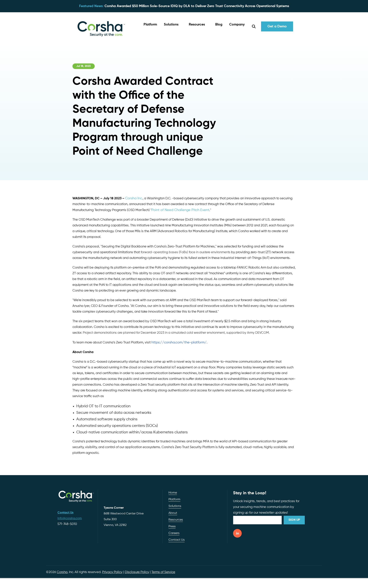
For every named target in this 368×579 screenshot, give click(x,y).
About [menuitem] (172, 513)
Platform (150, 24)
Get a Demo (277, 26)
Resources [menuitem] (175, 519)
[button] (172, 24)
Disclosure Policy (137, 572)
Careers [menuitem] (173, 533)
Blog (218, 24)
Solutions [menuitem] (174, 506)
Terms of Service (163, 572)
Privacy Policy (112, 572)
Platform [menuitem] (174, 499)
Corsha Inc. (134, 198)
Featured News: (91, 6)
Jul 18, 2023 (83, 66)
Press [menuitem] (172, 526)
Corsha (62, 572)
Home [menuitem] (172, 492)
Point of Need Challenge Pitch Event (180, 210)
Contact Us (176, 539)
